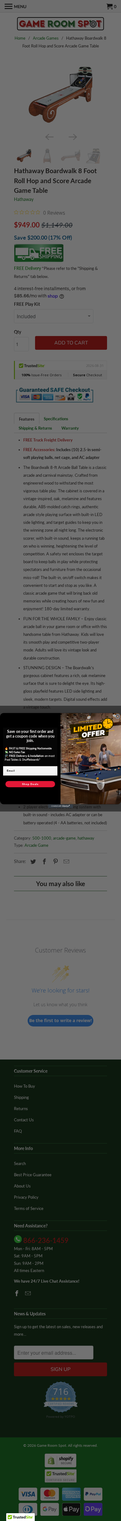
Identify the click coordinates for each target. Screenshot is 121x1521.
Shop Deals (30, 784)
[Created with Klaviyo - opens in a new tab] (60, 806)
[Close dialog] (117, 716)
